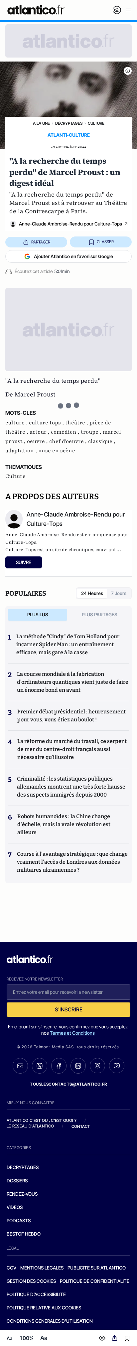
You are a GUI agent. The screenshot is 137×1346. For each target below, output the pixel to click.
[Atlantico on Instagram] (97, 1065)
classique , (101, 441)
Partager (40, 241)
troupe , (92, 432)
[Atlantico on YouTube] (116, 1065)
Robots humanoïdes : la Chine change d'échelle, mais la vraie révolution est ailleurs (63, 824)
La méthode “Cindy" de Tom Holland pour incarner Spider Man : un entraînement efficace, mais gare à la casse (67, 644)
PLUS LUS (37, 614)
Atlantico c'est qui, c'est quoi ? (41, 1120)
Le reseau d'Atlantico (30, 1125)
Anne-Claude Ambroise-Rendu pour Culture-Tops (70, 223)
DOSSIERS (17, 1180)
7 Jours (118, 593)
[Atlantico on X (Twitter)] (39, 1066)
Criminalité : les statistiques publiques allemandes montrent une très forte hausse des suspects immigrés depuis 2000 (71, 787)
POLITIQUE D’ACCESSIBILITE (36, 1294)
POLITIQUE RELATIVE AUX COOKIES (44, 1307)
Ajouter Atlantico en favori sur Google (73, 256)
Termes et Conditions (72, 1033)
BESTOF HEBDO (24, 1234)
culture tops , (47, 422)
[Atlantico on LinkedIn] (78, 1066)
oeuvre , (38, 441)
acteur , (40, 432)
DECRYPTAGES (23, 1167)
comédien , (66, 432)
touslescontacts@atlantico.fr (68, 1084)
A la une (41, 123)
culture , (17, 422)
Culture (96, 123)
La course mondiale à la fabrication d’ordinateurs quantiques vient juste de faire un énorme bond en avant (72, 682)
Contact (80, 1126)
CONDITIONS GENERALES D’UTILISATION (50, 1321)
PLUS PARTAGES (99, 614)
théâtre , (77, 422)
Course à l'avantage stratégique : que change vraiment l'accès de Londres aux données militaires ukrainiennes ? (72, 862)
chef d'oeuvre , (68, 441)
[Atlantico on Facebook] (59, 1066)
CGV (11, 1268)
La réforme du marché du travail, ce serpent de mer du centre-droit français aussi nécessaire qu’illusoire (72, 749)
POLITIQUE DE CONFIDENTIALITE (94, 1281)
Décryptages (68, 123)
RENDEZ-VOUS (22, 1194)
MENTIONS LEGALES (42, 1268)
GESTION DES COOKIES (31, 1281)
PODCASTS (19, 1220)
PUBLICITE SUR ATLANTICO (97, 1268)
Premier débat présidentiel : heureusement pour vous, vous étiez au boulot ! (71, 715)
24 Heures (92, 593)
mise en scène (56, 450)
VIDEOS (15, 1207)
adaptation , (21, 450)
